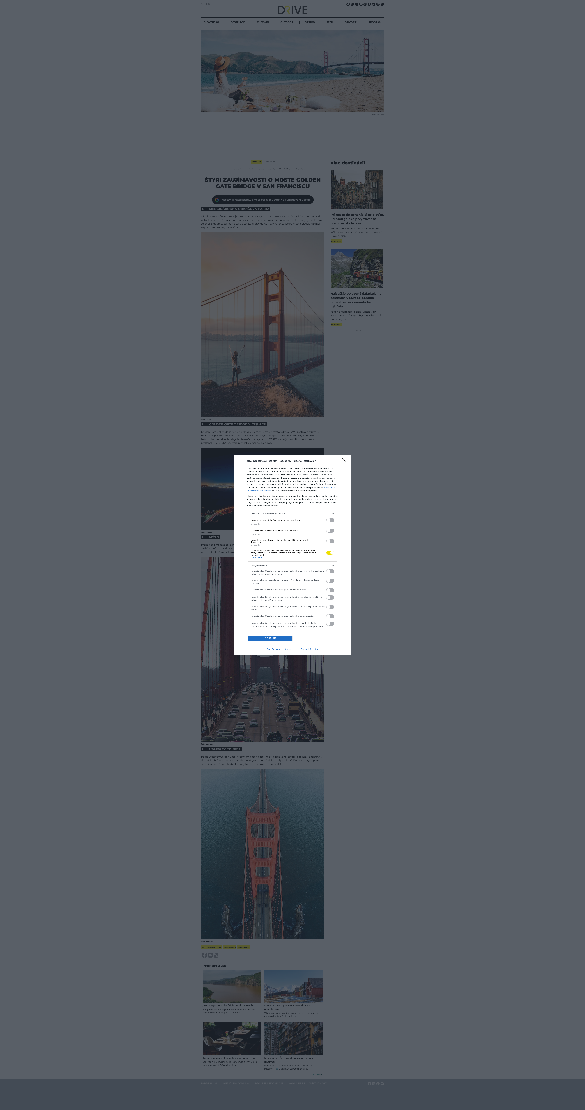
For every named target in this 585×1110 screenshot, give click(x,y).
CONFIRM (270, 638)
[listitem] (292, 513)
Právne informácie (310, 649)
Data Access (290, 649)
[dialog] (292, 555)
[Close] (345, 461)
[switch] (330, 520)
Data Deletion (273, 649)
